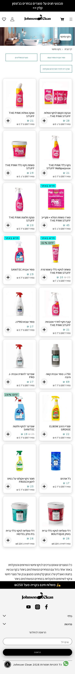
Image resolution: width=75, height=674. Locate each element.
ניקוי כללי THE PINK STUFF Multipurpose (59, 167)
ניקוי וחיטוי (56, 49)
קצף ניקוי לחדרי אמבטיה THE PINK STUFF (58, 323)
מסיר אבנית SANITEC (22, 269)
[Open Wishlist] (4, 19)
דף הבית (68, 49)
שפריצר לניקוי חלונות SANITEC (23, 428)
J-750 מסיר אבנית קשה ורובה (58, 375)
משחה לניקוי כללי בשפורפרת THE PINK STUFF (56, 271)
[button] (71, 19)
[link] (65, 666)
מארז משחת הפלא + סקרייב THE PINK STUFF (56, 219)
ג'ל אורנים (66, 478)
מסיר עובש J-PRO (24, 321)
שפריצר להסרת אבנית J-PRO (21, 375)
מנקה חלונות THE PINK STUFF (21, 219)
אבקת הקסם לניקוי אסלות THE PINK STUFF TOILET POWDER (57, 114)
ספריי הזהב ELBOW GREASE (60, 428)
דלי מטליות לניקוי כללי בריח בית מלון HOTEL (20, 532)
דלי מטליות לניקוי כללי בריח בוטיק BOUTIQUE (56, 532)
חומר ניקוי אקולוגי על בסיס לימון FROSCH (21, 480)
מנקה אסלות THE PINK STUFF (21, 114)
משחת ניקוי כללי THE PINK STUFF (19, 167)
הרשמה (37, 652)
